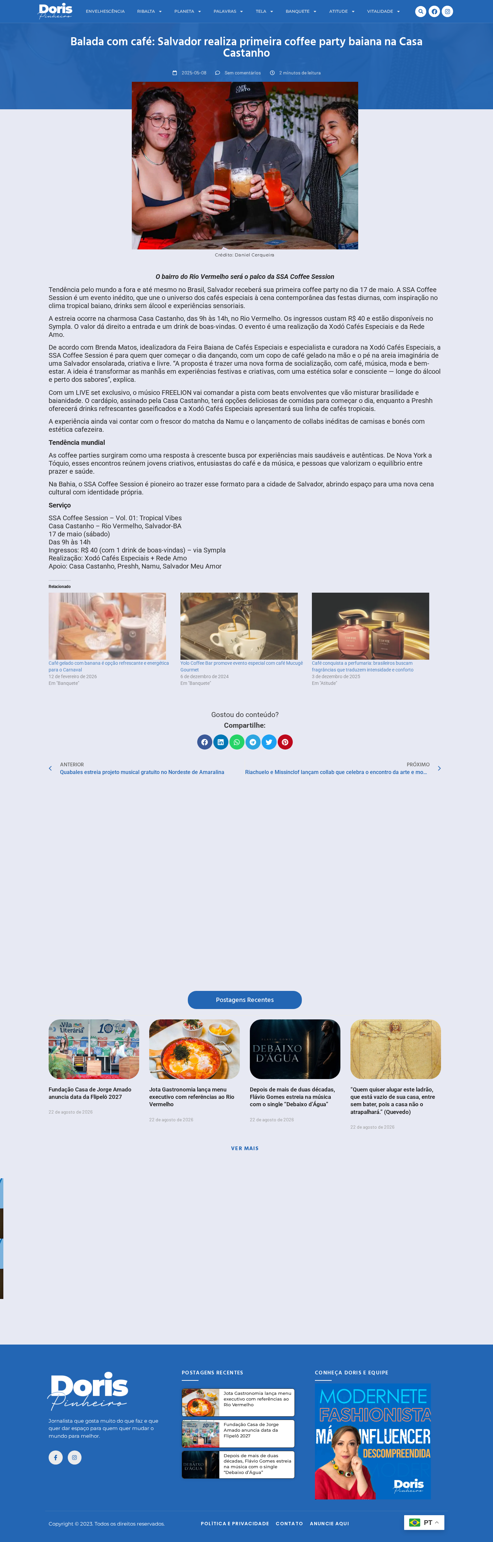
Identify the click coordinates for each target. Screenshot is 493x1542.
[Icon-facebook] (56, 1457)
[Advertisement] (246, 1314)
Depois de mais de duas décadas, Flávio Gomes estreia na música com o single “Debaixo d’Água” (292, 1097)
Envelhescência (105, 11)
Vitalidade (380, 11)
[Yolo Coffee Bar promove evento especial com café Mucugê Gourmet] (243, 626)
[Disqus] (245, 885)
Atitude (338, 11)
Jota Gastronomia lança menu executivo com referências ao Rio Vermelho (191, 1097)
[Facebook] (434, 11)
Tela (261, 11)
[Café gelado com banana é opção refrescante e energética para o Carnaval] (111, 626)
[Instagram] (447, 11)
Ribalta (146, 11)
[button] (420, 11)
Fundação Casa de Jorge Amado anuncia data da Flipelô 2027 (251, 1430)
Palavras (225, 11)
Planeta (184, 11)
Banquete (298, 11)
